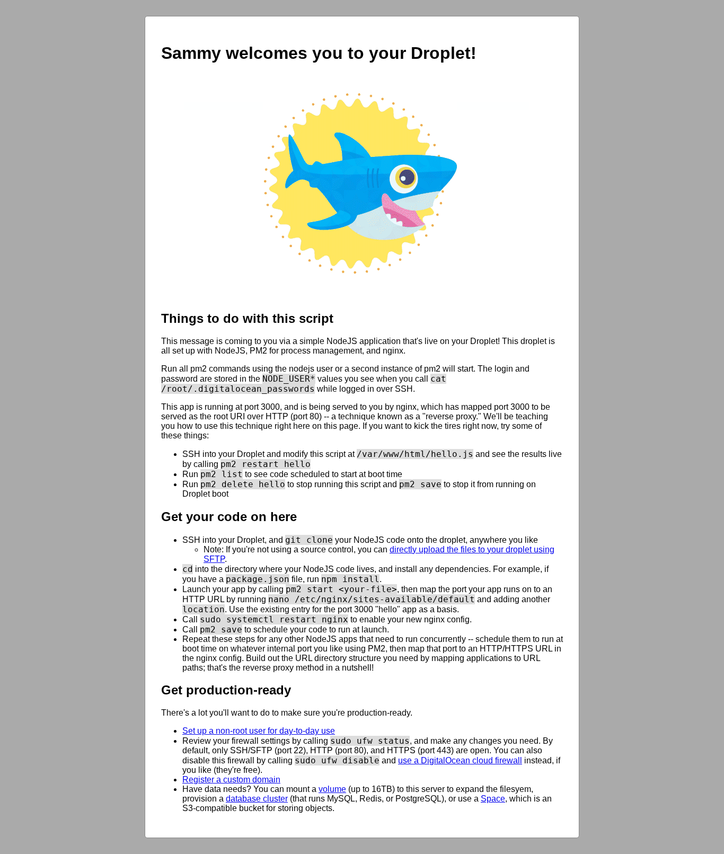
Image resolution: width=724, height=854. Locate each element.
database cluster (257, 798)
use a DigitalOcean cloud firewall (460, 760)
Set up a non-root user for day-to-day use (258, 730)
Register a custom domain (231, 779)
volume (332, 789)
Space (493, 798)
